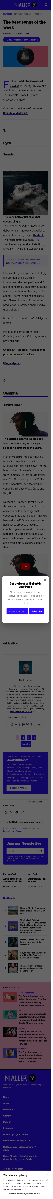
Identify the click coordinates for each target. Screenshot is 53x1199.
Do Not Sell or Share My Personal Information (25, 1194)
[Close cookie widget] (48, 1174)
